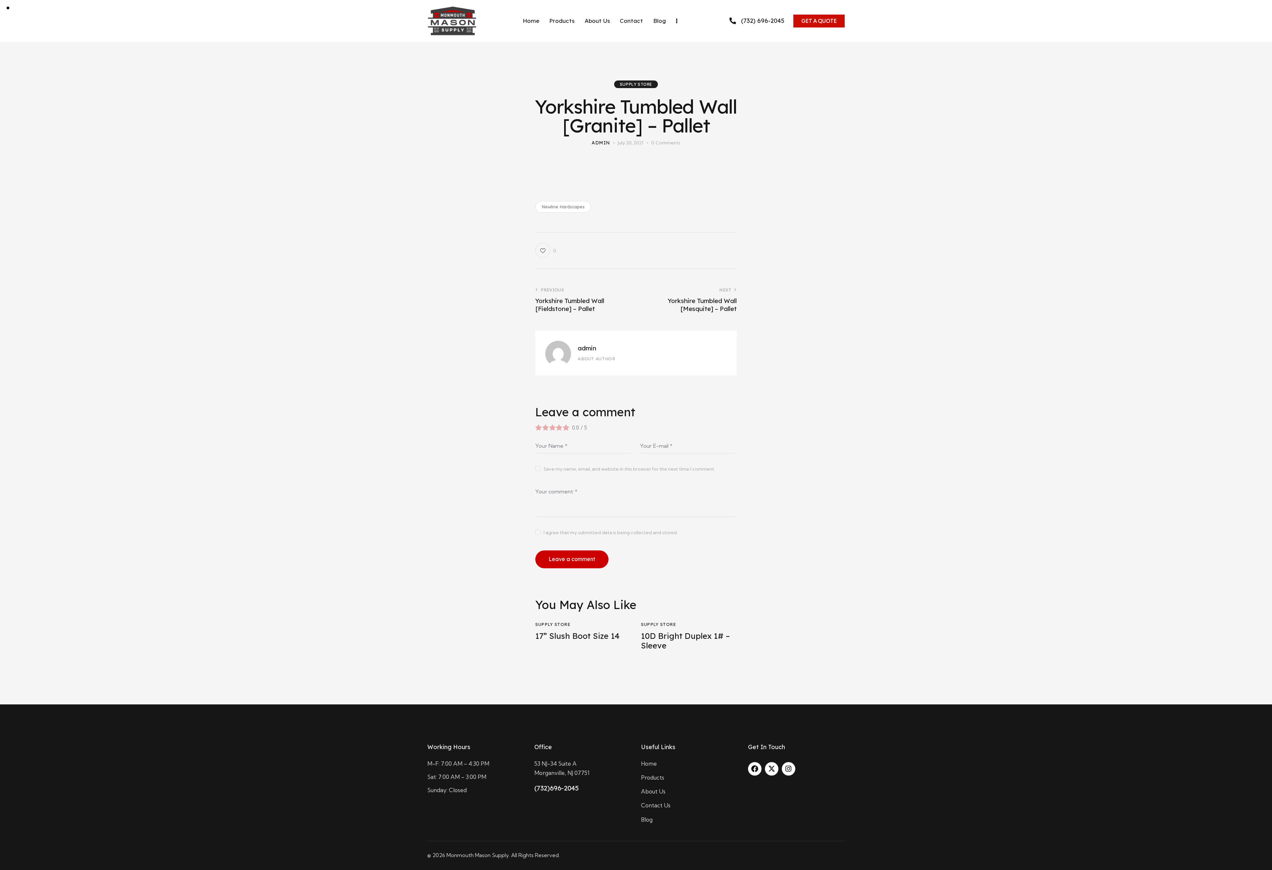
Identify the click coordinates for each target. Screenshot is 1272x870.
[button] (545, 250)
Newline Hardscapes (563, 206)
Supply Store (636, 84)
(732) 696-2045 (762, 21)
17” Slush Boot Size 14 (577, 636)
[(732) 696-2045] (732, 21)
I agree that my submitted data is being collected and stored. (611, 533)
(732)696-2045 (556, 788)
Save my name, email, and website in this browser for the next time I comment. (629, 469)
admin (587, 348)
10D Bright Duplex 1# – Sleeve (685, 640)
